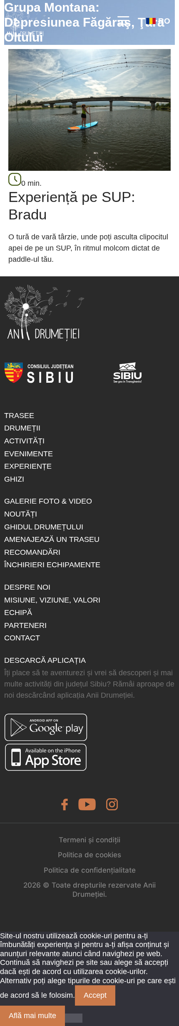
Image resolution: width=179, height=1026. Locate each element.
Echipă (18, 612)
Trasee (19, 415)
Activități (24, 441)
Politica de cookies (89, 855)
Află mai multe (32, 1015)
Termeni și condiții (89, 840)
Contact (22, 638)
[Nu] (73, 1018)
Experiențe (28, 466)
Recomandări (32, 552)
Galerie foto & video (48, 501)
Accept (95, 995)
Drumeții (22, 428)
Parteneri (25, 625)
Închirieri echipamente (52, 565)
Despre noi (27, 587)
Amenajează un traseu (51, 539)
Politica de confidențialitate (90, 870)
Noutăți (20, 514)
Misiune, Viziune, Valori (52, 600)
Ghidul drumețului (43, 527)
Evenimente (28, 454)
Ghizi (14, 479)
